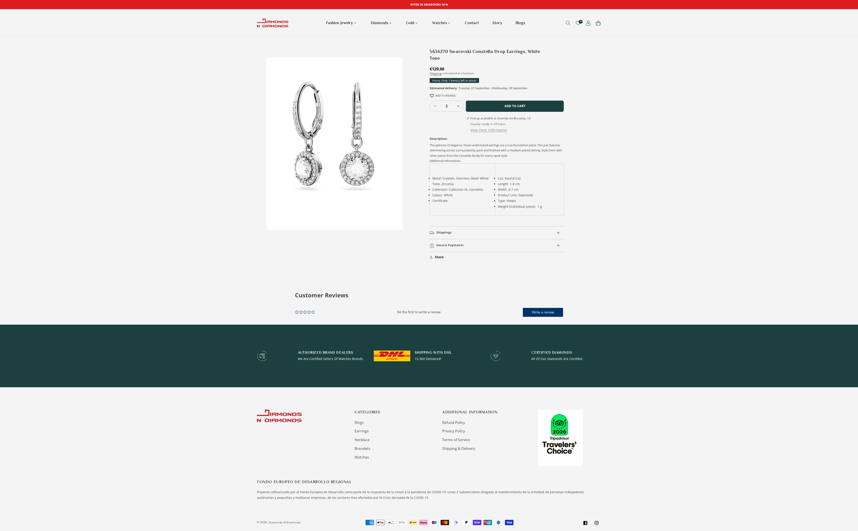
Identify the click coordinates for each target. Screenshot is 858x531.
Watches (362, 457)
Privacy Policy (453, 431)
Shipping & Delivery (458, 448)
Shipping (436, 73)
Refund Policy (453, 422)
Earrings (362, 431)
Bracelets (362, 448)
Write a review (543, 312)
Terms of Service (456, 439)
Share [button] (439, 257)
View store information (488, 130)
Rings (359, 422)
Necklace (362, 439)
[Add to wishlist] (432, 95)
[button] (341, 23)
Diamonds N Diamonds (285, 522)
